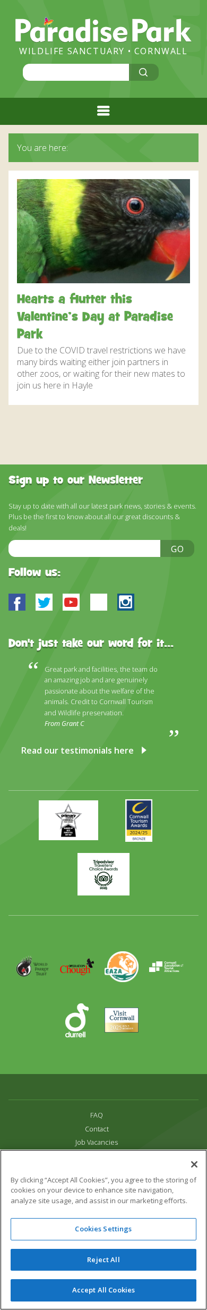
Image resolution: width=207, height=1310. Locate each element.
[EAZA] (127, 997)
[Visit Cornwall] (126, 1051)
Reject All (103, 1259)
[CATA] (170, 997)
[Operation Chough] (82, 997)
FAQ (96, 1115)
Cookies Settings (103, 1228)
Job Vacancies (96, 1142)
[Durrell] (82, 1051)
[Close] (194, 1164)
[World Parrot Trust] (37, 997)
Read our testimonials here (77, 750)
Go (178, 549)
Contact (97, 1129)
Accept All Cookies (103, 1290)
